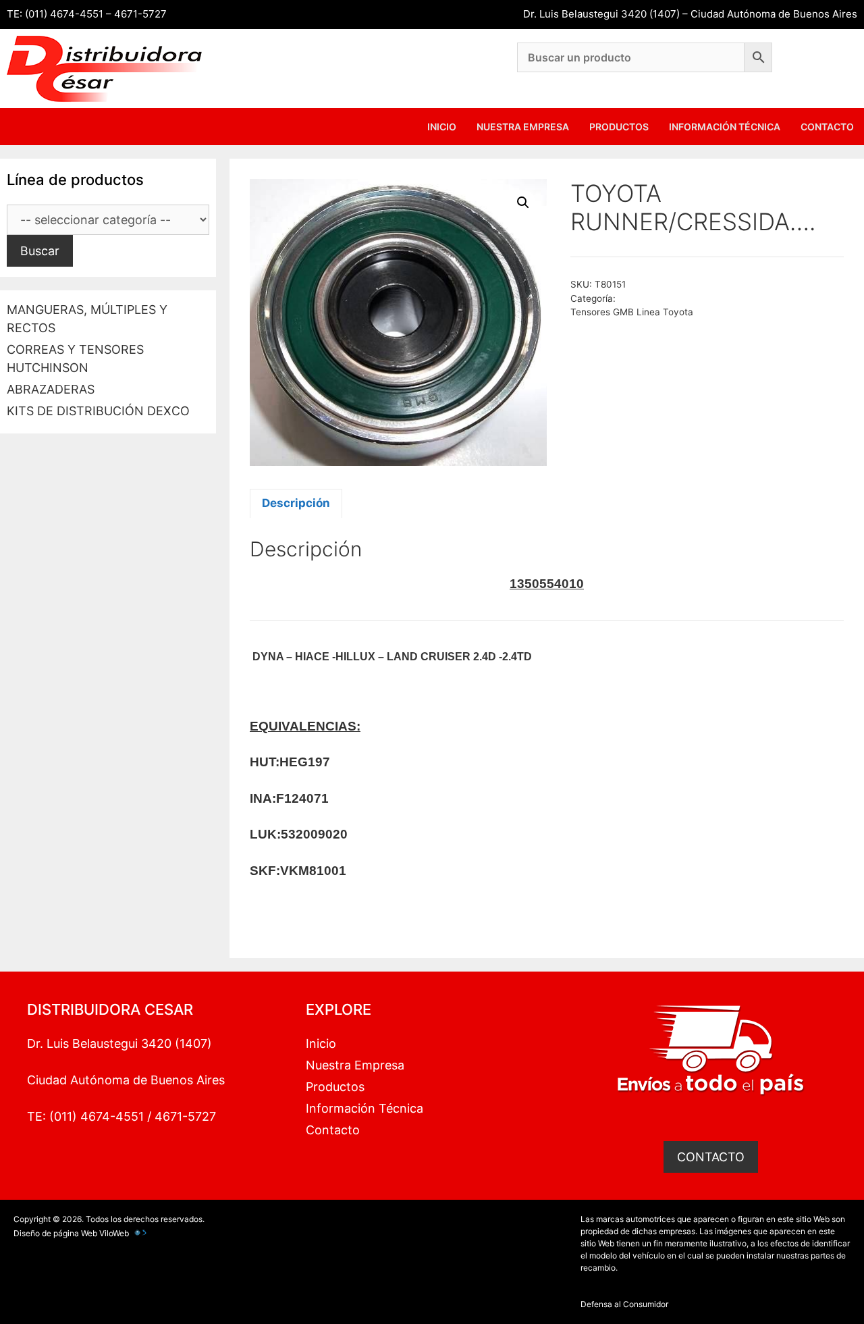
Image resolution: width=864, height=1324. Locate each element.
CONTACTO (711, 1157)
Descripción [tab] (296, 503)
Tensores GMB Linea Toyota (631, 312)
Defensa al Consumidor (624, 1304)
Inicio (441, 126)
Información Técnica (724, 126)
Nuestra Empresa (523, 126)
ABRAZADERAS (50, 389)
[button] (523, 202)
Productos (619, 126)
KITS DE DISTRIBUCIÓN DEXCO (98, 411)
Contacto (827, 126)
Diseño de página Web (55, 1233)
